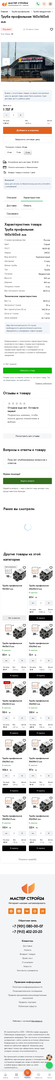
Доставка (11, 205)
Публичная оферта (27, 1006)
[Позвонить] (38, 4)
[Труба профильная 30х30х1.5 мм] (14, 804)
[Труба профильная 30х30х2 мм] (41, 804)
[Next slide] (49, 61)
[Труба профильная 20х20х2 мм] (41, 631)
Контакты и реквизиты (27, 970)
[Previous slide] (6, 61)
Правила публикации (43, 383)
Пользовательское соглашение (27, 991)
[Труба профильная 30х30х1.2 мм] (41, 746)
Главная (4, 11)
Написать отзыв (27, 370)
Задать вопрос (27, 481)
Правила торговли (27, 1002)
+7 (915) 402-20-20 (27, 932)
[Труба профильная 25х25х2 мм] (14, 746)
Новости (27, 966)
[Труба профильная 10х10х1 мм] (14, 574)
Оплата (27, 205)
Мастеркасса (36, 1021)
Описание (11, 197)
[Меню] (50, 4)
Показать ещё (27, 859)
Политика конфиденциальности (27, 987)
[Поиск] (44, 4)
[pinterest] (11, 911)
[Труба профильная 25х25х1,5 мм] (14, 689)
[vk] (27, 911)
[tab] (25, 81)
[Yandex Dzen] (35, 911)
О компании (27, 962)
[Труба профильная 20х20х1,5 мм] (41, 574)
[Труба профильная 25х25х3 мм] (41, 689)
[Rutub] (43, 911)
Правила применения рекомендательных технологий (27, 996)
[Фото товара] (27, 62)
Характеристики (32, 197)
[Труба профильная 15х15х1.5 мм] (14, 631)
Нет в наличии (14, 618)
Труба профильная (20, 11)
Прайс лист (27, 958)
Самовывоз (12, 213)
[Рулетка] (49, 1058)
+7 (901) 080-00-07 (27, 926)
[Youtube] (19, 911)
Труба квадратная (42, 11)
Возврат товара (27, 954)
